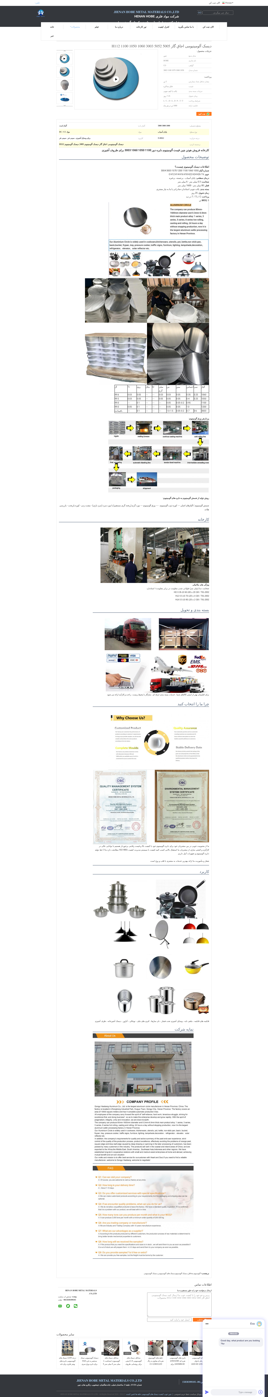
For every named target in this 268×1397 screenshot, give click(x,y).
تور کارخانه (141, 26)
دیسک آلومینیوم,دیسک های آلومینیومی (172, 1273)
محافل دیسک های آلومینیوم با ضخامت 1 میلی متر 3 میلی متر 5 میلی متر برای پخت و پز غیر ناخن (111, 1364)
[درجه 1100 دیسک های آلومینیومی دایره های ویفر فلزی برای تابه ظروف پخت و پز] (67, 1348)
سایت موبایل (201, 1394)
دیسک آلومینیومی (150, 1273)
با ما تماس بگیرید (186, 26)
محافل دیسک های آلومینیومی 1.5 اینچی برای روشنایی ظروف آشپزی (133, 1362)
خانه (52, 26)
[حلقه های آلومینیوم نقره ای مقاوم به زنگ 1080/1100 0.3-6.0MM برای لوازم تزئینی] (155, 1348)
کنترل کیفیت (163, 26)
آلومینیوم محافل (194, 1273)
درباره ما (119, 26)
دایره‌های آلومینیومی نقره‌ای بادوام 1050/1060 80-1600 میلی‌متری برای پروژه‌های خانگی (199, 1364)
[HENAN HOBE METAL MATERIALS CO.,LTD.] (52, 13)
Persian (228, 3)
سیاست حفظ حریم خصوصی (185, 1394)
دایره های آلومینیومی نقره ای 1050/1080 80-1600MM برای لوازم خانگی (177, 1362)
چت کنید (202, 114)
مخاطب (200, 1320)
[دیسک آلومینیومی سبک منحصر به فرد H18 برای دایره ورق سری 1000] (89, 1348)
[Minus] (207, 1324)
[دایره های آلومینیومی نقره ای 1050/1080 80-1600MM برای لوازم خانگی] (177, 1348)
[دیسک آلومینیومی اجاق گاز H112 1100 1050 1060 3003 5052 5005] (64, 72)
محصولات (75, 26)
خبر (52, 35)
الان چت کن (214, 3)
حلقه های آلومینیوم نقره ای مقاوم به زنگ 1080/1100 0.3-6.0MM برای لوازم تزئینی (155, 1364)
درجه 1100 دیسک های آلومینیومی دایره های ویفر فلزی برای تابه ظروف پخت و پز (67, 1362)
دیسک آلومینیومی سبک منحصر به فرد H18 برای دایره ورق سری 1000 (89, 1362)
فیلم (97, 26)
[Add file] (260, 1392)
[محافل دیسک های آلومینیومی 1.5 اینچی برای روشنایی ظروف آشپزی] (133, 1348)
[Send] (206, 1392)
